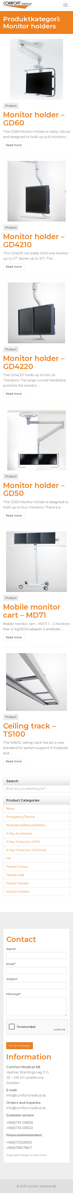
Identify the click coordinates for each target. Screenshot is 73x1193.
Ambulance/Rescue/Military (25, 825)
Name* (11, 949)
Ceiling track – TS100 (29, 729)
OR (8, 858)
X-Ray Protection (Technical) (26, 850)
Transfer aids (15, 875)
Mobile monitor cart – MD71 (31, 611)
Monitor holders (17, 891)
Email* (10, 964)
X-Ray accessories (19, 833)
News (10, 808)
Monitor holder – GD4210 (33, 240)
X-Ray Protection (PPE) (23, 842)
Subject (12, 979)
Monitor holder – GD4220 (33, 362)
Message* (13, 994)
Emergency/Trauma (20, 817)
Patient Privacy (17, 867)
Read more (14, 145)
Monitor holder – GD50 (33, 489)
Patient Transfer (17, 883)
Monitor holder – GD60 (33, 118)
